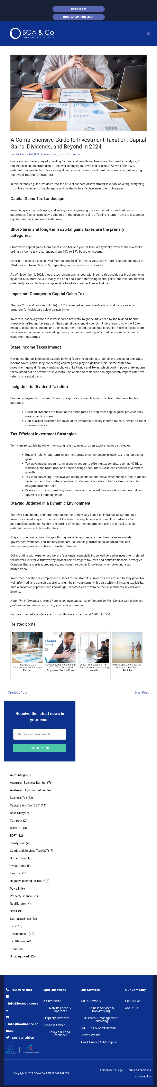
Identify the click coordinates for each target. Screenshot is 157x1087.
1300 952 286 (78, 9)
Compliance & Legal (111, 1070)
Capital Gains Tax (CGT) (26, 154)
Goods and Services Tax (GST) (29, 850)
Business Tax (18, 797)
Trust (13, 949)
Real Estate (17, 903)
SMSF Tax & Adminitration (99, 1028)
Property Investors (56, 1018)
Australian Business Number (28, 782)
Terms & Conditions (139, 1070)
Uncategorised (19, 956)
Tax (62, 154)
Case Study (17, 813)
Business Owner (54, 1025)
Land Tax (16, 873)
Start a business (20, 918)
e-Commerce (52, 1001)
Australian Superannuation (27, 790)
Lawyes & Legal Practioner (60, 1033)
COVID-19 (16, 828)
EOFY (13, 835)
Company (16, 820)
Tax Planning (18, 941)
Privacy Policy (143, 1076)
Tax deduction (19, 933)
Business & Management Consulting (101, 1019)
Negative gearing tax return (27, 880)
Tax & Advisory (91, 1001)
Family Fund (17, 843)
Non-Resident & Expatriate (60, 1009)
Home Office (18, 858)
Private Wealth (91, 1035)
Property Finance (21, 896)
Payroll (14, 888)
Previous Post (15, 692)
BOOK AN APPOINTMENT (78, 17)
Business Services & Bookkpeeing (100, 1009)
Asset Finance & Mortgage (99, 1042)
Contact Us (132, 1001)
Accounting (17, 775)
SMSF (14, 911)
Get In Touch (40, 748)
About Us (131, 1008)
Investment (50, 154)
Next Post (144, 692)
